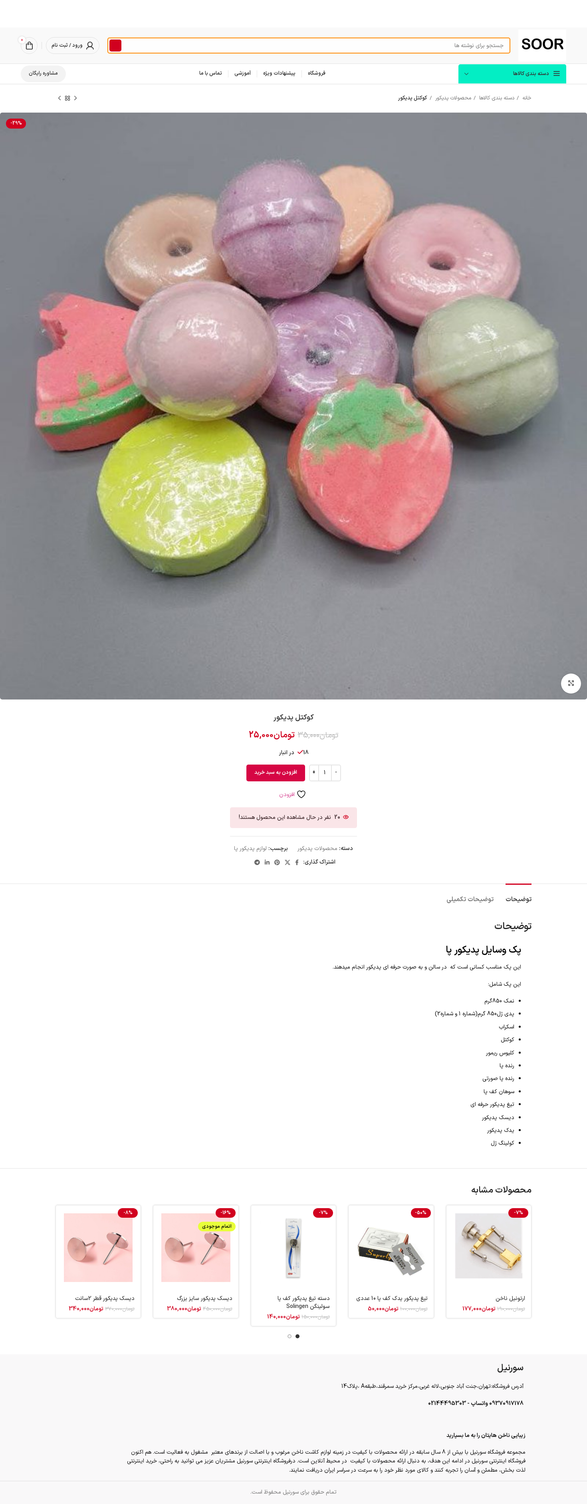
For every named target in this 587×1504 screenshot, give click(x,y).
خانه (526, 98)
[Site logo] (542, 45)
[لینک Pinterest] (277, 862)
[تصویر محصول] (488, 1247)
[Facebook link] (297, 862)
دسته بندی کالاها (496, 98)
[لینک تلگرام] (257, 862)
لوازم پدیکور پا (250, 848)
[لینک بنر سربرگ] (293, 14)
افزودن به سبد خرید (275, 773)
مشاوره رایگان (43, 73)
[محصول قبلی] (75, 99)
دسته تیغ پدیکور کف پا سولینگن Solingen (304, 1302)
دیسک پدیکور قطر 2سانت (105, 1298)
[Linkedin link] (267, 862)
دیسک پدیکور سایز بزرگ (204, 1298)
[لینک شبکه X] (287, 862)
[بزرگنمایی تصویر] (571, 684)
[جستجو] (115, 46)
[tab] (518, 896)
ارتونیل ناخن (510, 1298)
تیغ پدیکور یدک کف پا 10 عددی (392, 1298)
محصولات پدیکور (452, 98)
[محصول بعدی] (59, 99)
